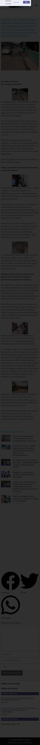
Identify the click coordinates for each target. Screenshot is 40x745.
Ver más (16, 2)
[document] (20, 372)
